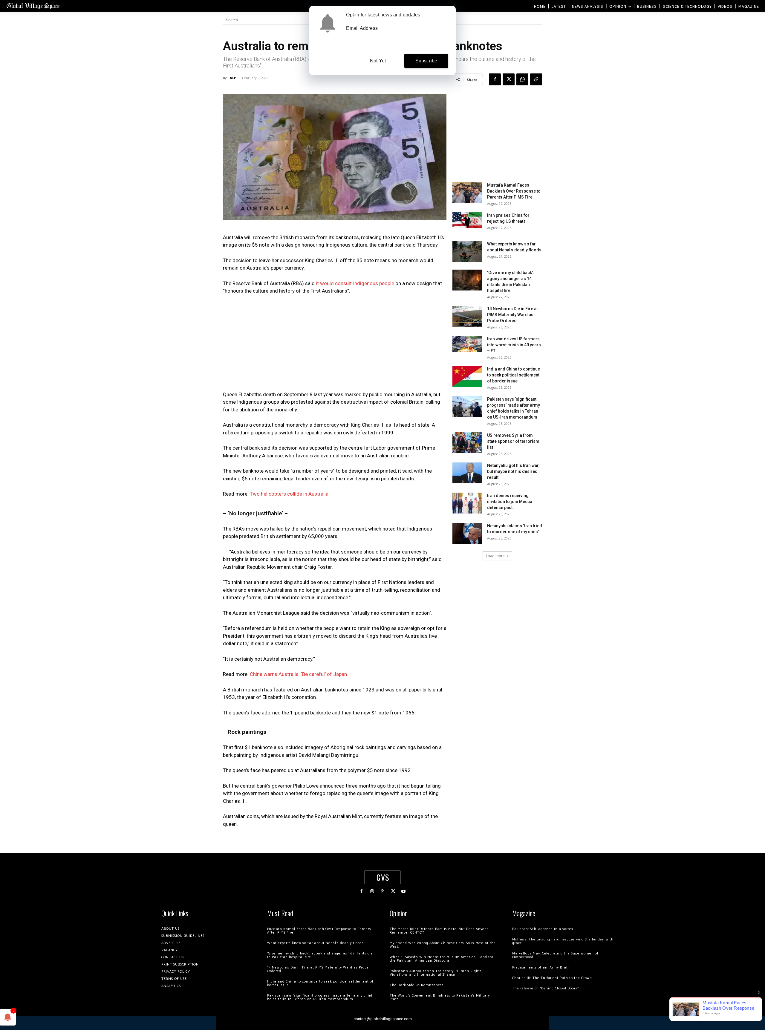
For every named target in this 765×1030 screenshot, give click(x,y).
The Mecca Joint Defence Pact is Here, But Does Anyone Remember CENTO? (439, 930)
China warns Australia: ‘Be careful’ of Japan (298, 674)
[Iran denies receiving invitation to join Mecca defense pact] (467, 503)
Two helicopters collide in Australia (289, 494)
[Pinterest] (382, 891)
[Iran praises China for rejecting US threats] (467, 220)
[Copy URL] (536, 79)
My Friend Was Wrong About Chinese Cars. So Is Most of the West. (443, 944)
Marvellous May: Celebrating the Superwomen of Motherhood (555, 955)
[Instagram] (372, 891)
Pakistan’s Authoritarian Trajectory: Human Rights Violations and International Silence (436, 972)
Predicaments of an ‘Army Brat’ (540, 967)
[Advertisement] (334, 344)
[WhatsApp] (522, 79)
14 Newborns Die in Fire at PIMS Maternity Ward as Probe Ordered (512, 314)
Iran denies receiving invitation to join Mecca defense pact (509, 501)
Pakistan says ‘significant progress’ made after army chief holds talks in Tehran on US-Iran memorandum (320, 997)
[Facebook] (495, 79)
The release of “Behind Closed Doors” (545, 988)
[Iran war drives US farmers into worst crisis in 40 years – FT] (467, 344)
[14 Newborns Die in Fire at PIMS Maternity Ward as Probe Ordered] (467, 316)
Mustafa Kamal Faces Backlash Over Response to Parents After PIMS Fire (514, 191)
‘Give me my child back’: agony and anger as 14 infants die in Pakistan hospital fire (320, 955)
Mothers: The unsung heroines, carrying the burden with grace (562, 941)
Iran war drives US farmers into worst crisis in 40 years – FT (514, 344)
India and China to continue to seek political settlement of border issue (513, 375)
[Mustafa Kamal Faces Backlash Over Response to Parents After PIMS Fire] (467, 192)
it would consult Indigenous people (355, 283)
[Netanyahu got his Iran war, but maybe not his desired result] (467, 472)
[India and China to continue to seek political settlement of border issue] (467, 376)
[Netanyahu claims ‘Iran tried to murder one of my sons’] (467, 533)
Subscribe (426, 60)
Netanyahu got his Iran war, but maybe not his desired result (513, 471)
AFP (233, 78)
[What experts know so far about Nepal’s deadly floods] (467, 251)
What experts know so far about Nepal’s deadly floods (315, 943)
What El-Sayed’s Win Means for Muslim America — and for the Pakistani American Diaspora (441, 958)
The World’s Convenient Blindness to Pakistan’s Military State (440, 997)
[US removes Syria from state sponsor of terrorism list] (467, 442)
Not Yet (378, 60)
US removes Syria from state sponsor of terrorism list (513, 441)
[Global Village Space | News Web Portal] (33, 6)
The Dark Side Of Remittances (417, 985)
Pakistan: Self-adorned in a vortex (542, 929)
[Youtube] (403, 891)
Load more (495, 555)
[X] (509, 79)
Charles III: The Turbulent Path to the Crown (552, 978)
